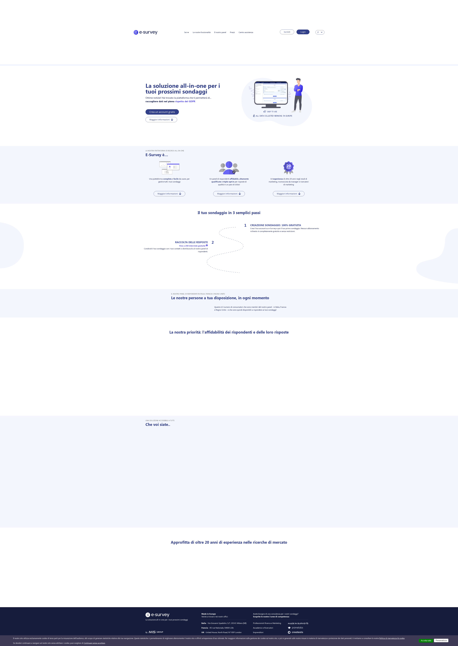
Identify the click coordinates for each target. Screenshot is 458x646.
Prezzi (232, 32)
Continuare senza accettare (94, 643)
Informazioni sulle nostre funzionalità (218, 284)
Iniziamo (253, 284)
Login (303, 32)
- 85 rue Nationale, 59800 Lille (217, 627)
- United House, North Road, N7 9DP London (221, 632)
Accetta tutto (426, 641)
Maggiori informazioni (159, 119)
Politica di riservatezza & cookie (392, 638)
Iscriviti (287, 32)
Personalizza (441, 640)
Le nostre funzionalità (202, 32)
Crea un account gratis (162, 112)
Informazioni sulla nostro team (218, 597)
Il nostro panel (220, 32)
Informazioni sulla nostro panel (218, 405)
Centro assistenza (246, 32)
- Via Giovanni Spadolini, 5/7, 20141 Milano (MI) (223, 623)
